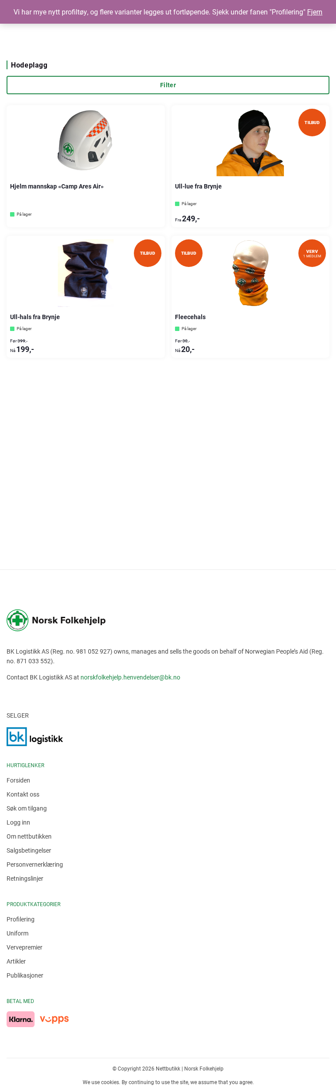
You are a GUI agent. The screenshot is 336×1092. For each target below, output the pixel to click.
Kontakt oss (23, 794)
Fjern (314, 11)
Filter (168, 85)
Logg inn (18, 822)
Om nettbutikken (29, 836)
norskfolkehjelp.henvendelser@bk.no (130, 677)
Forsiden (18, 780)
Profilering (21, 919)
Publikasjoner (25, 975)
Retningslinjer (25, 878)
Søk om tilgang (27, 808)
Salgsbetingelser (29, 850)
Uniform (17, 933)
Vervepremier (24, 947)
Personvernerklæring (35, 864)
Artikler (16, 961)
